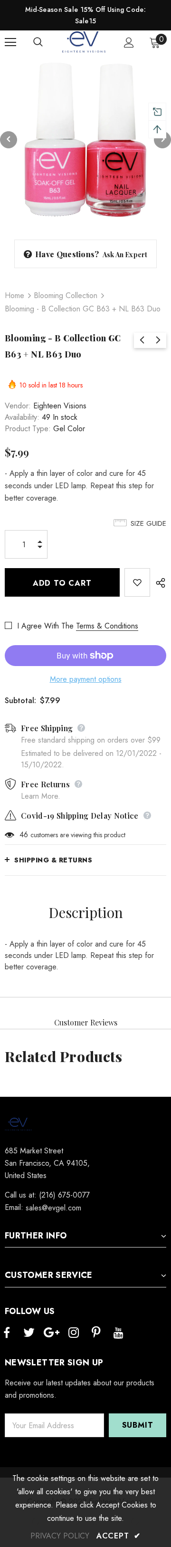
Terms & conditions (107, 625)
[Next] (162, 139)
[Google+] (51, 1333)
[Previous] (8, 139)
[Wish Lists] (137, 582)
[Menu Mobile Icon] (10, 42)
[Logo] (84, 42)
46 (23, 834)
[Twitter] (29, 1333)
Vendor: (18, 405)
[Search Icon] (47, 42)
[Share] (158, 582)
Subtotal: (20, 700)
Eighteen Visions (59, 405)
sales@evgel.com (53, 1207)
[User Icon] (129, 43)
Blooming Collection (65, 295)
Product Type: (28, 428)
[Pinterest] (95, 1333)
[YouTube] (118, 1333)
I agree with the (45, 625)
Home (14, 295)
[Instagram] (73, 1333)
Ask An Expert (125, 254)
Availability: (22, 417)
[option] (85, 139)
